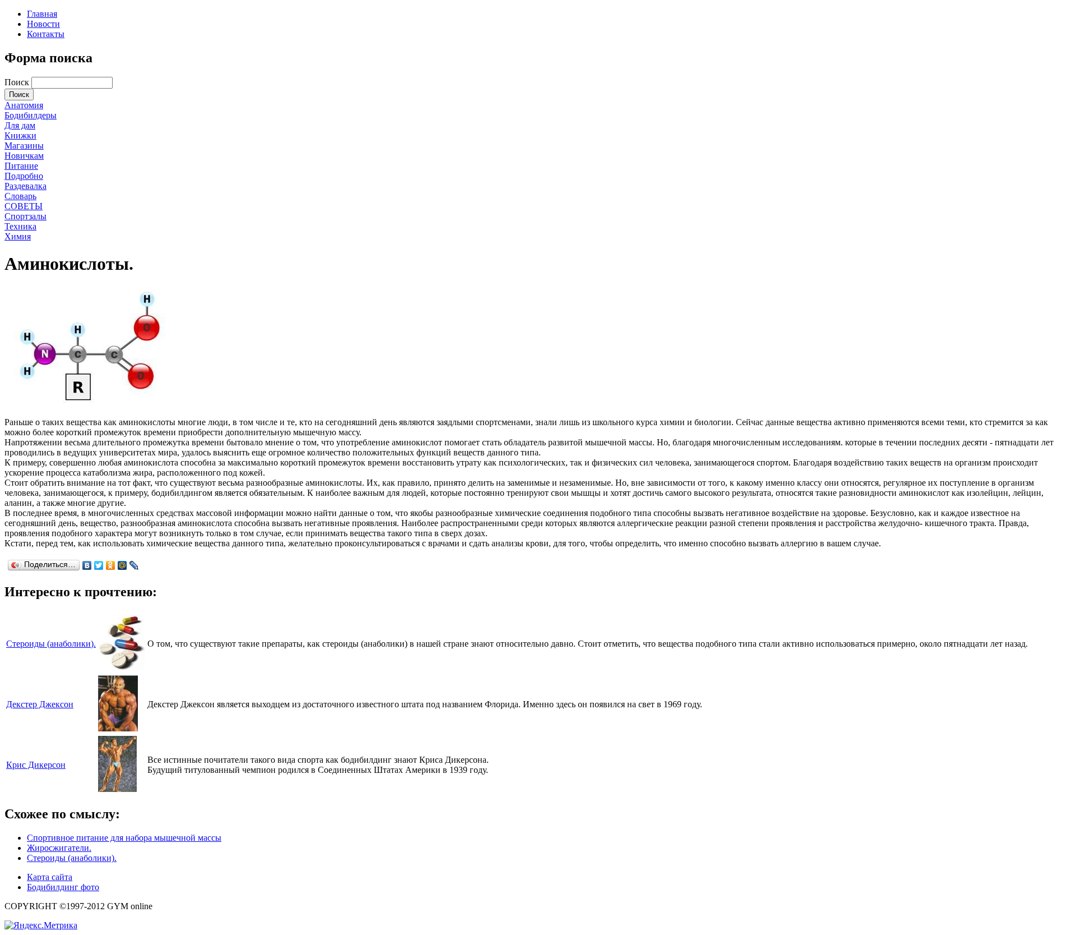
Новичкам (24, 155)
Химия (17, 236)
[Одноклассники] (111, 565)
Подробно (23, 176)
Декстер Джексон (39, 704)
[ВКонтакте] (87, 565)
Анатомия (23, 105)
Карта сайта (49, 877)
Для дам (19, 125)
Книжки (20, 135)
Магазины (24, 145)
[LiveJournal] (134, 565)
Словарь (20, 196)
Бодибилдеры (30, 115)
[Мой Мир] (122, 565)
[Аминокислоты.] (88, 403)
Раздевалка (25, 186)
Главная (42, 14)
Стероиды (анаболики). (51, 643)
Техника (20, 226)
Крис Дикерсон (36, 765)
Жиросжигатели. (59, 848)
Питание (21, 166)
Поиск (17, 82)
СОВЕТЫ (23, 206)
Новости (43, 24)
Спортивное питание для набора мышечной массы (124, 837)
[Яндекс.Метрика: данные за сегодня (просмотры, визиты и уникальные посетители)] (40, 925)
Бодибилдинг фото (63, 887)
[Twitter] (99, 565)
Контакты (45, 34)
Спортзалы (25, 216)
